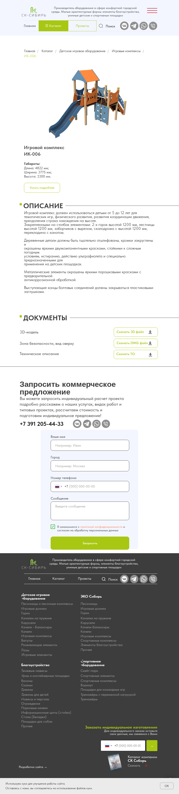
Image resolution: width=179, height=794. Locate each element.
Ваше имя (58, 437)
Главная (30, 26)
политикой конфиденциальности (101, 526)
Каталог (47, 51)
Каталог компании (142, 759)
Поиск (110, 26)
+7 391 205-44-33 (42, 423)
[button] (53, 25)
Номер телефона (63, 478)
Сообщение (59, 498)
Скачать (134, 765)
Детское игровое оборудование (82, 51)
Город (55, 457)
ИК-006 (30, 56)
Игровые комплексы (126, 51)
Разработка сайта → (33, 767)
